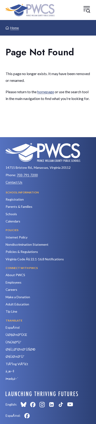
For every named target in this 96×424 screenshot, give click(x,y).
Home (14, 28)
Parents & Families (19, 207)
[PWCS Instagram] (42, 404)
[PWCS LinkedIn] (51, 404)
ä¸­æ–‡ (10, 371)
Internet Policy (16, 237)
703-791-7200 (27, 175)
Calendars (13, 221)
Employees (13, 282)
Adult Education (17, 304)
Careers (11, 290)
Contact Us (14, 182)
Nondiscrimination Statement (27, 244)
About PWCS (15, 275)
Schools (11, 214)
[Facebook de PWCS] (27, 415)
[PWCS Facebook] (33, 404)
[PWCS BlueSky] (23, 404)
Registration (15, 199)
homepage (45, 91)
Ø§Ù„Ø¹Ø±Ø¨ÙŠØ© (20, 349)
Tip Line (11, 311)
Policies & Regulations (22, 252)
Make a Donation (18, 297)
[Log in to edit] (42, 393)
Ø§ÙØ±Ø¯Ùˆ (15, 356)
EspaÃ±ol (13, 327)
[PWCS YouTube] (70, 404)
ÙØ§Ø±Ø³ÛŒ (16, 335)
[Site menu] (86, 9)
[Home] (30, 10)
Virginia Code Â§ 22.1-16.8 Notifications (35, 259)
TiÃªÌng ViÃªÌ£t (17, 364)
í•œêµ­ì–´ (12, 379)
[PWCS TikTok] (61, 404)
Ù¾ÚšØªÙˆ (13, 342)
